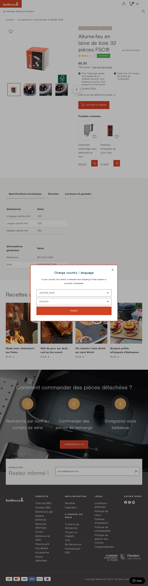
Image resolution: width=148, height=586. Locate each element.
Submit (74, 310)
